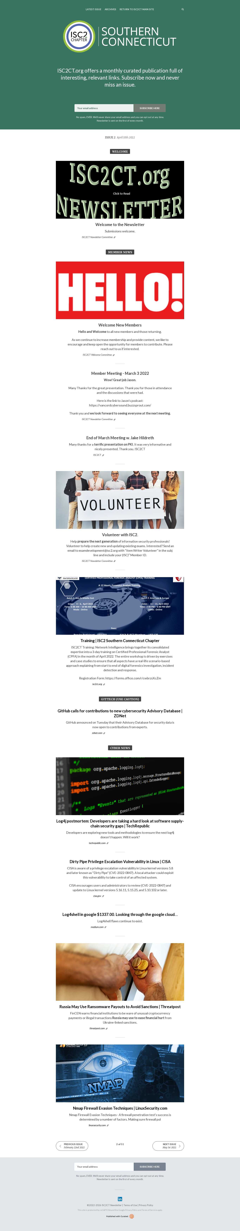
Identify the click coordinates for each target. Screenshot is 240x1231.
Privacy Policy (146, 1205)
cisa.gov (97, 895)
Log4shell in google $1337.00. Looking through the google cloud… (120, 914)
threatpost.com (97, 1028)
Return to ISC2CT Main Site (137, 9)
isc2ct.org (97, 684)
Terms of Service (149, 1210)
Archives (110, 9)
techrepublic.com (97, 842)
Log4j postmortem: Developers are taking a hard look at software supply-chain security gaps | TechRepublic (120, 823)
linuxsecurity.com (97, 1125)
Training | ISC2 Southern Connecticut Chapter (120, 640)
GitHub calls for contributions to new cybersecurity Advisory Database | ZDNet (120, 713)
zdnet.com (97, 732)
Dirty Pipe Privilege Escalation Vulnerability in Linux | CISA (120, 861)
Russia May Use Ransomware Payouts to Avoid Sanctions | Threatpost (120, 1006)
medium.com (97, 926)
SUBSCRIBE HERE (150, 108)
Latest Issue (93, 9)
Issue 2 (120, 137)
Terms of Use (130, 1205)
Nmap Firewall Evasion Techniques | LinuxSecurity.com (120, 1108)
